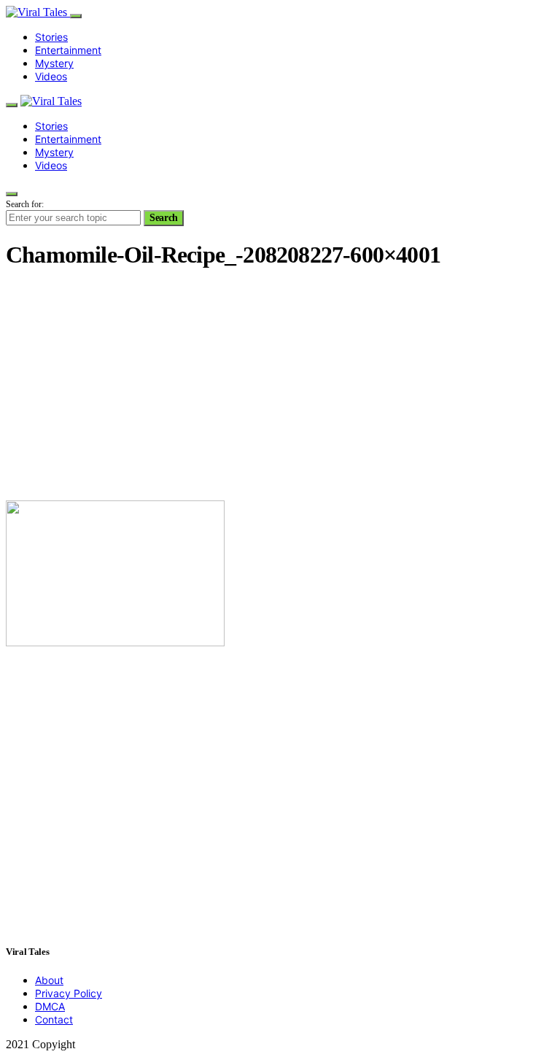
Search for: (25, 204)
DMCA (50, 1006)
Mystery (54, 63)
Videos (51, 76)
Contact (54, 1019)
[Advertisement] (280, 386)
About (49, 980)
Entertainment (68, 50)
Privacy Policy (68, 993)
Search (163, 217)
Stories (51, 37)
